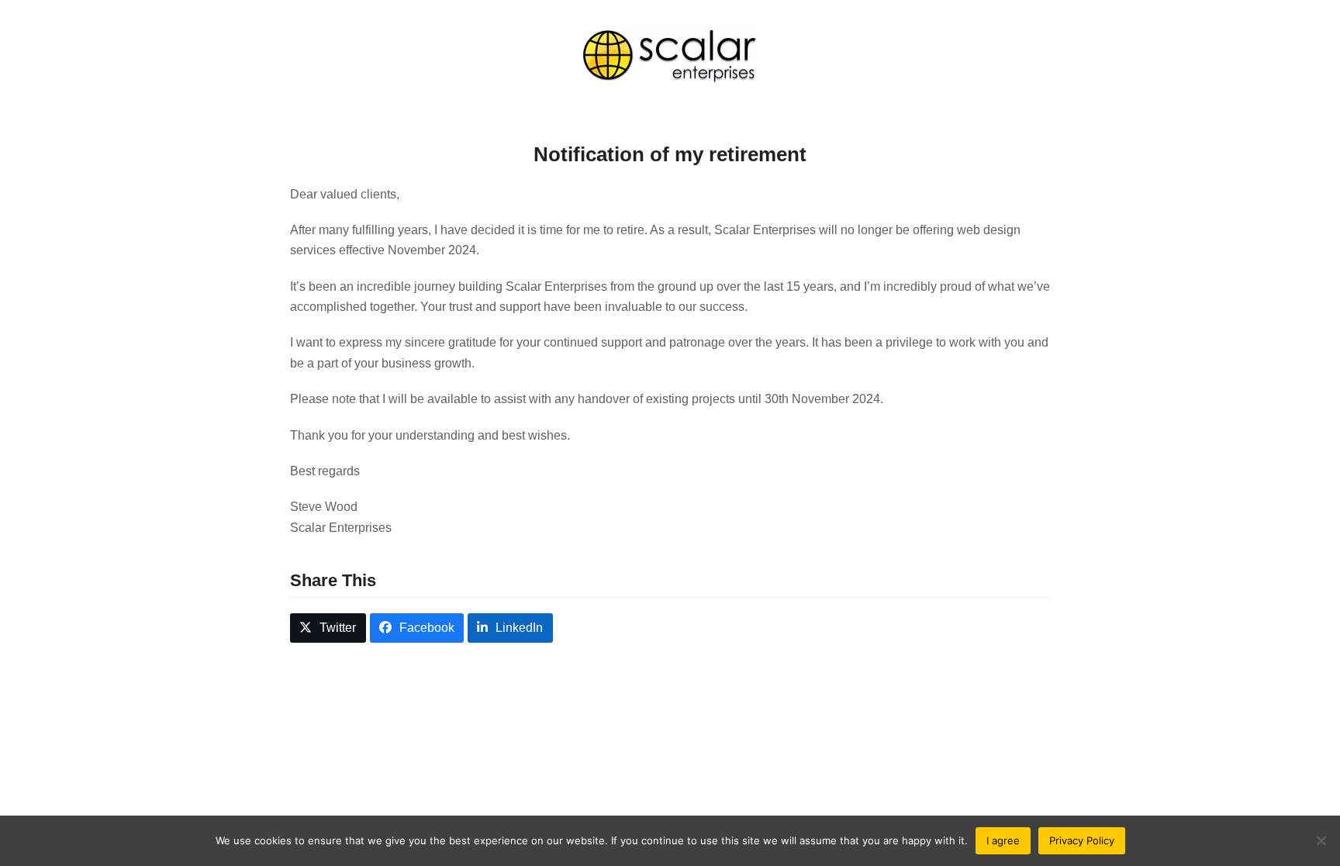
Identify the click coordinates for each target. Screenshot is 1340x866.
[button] (328, 628)
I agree (1003, 840)
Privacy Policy (1081, 840)
